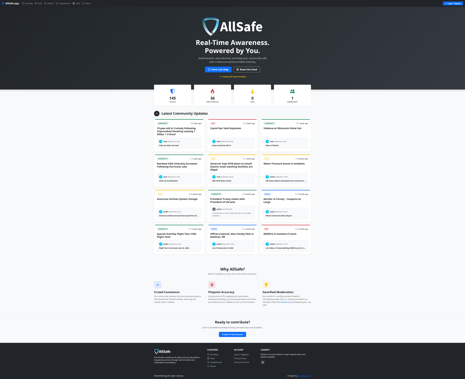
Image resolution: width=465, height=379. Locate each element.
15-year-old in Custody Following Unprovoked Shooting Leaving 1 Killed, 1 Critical (176, 131)
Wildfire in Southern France (280, 233)
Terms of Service (241, 362)
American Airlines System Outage (177, 199)
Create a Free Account (232, 334)
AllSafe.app (12, 3)
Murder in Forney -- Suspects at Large (282, 200)
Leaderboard (64, 3)
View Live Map (220, 69)
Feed (39, 3)
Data (77, 3)
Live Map (28, 3)
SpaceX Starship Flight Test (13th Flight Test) (176, 235)
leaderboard (286, 302)
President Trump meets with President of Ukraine (227, 200)
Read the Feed (248, 69)
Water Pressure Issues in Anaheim (284, 163)
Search (50, 3)
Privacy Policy (240, 358)
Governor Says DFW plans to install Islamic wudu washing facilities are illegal (231, 166)
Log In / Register (241, 354)
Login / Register (454, 3)
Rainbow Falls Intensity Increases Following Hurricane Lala (177, 165)
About (88, 3)
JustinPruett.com (304, 376)
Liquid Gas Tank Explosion (225, 128)
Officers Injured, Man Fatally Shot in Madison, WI (232, 235)
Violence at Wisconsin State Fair (283, 128)
